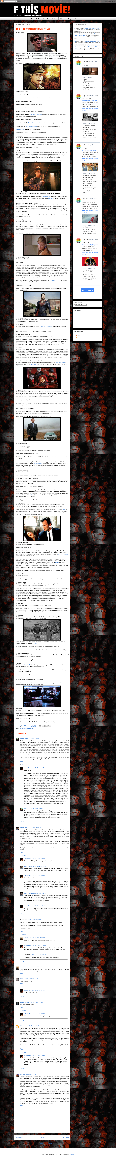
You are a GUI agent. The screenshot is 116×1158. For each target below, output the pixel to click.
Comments (80, 338)
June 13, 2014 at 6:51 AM (39, 893)
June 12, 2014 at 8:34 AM (34, 827)
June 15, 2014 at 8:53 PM (29, 1074)
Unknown (22, 1026)
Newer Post (19, 1137)
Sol (21, 1074)
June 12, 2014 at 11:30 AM (39, 945)
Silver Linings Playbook (35, 114)
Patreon (77, 19)
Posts (78, 335)
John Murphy (23, 827)
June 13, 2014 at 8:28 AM (38, 906)
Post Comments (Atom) (46, 1143)
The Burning (34, 364)
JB (75, 28)
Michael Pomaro (24, 1002)
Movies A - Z (35, 19)
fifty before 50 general (92, 28)
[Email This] (43, 726)
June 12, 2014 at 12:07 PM (39, 954)
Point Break (29, 126)
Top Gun (39, 122)
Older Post (65, 1137)
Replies (24, 764)
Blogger (72, 1154)
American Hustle (25, 665)
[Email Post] (40, 726)
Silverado (34, 126)
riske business (30, 728)
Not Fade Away (38, 463)
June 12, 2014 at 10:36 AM (34, 967)
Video (62, 19)
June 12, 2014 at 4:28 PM (38, 1013)
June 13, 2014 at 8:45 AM (36, 808)
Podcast (45, 19)
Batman (50, 198)
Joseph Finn (27, 937)
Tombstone (35, 643)
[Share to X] (46, 726)
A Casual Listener (79, 34)
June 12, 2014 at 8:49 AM (38, 858)
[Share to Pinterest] (50, 726)
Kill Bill (57, 562)
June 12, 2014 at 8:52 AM (39, 866)
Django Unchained (63, 554)
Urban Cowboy (32, 122)
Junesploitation (20, 129)
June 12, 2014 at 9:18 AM (34, 919)
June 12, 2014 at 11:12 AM (31, 978)
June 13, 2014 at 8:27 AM (38, 990)
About (25, 19)
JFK (64, 509)
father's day (23, 728)
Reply (21, 761)
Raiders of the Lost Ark (46, 326)
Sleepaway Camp (60, 362)
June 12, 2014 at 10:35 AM (39, 937)
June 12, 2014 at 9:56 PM (38, 768)
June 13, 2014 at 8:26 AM (38, 1055)
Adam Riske (27, 768)
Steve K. (22, 738)
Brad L (22, 978)
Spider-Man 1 (52, 280)
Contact (54, 19)
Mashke (76, 47)
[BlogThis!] (45, 726)
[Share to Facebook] (48, 726)
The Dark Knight (46, 196)
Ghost (32, 495)
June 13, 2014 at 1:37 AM (32, 1026)
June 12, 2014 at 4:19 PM (36, 1002)
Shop (69, 19)
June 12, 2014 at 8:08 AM (32, 738)
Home (18, 19)
